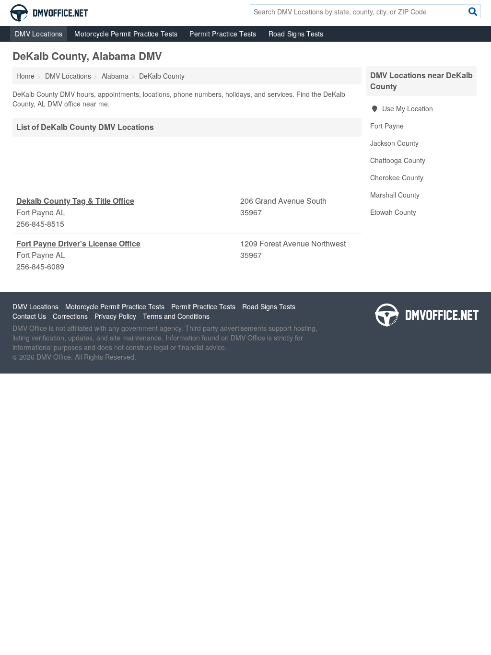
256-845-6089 (40, 266)
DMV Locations (38, 33)
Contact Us (29, 316)
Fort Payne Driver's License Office (78, 243)
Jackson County (394, 143)
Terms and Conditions (176, 316)
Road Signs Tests (296, 33)
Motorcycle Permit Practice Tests (125, 33)
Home (25, 76)
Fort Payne (387, 125)
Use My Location (406, 108)
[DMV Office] (49, 12)
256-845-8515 (40, 223)
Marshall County (395, 194)
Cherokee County (396, 177)
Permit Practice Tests (222, 33)
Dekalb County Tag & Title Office (75, 200)
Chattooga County (397, 160)
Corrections (70, 316)
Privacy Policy (115, 316)
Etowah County (393, 212)
